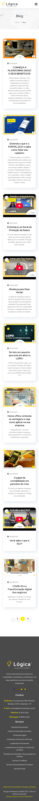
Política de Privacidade (11, 787)
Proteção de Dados (28, 787)
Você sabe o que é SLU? (19, 542)
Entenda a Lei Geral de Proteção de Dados (19, 229)
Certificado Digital (19, 735)
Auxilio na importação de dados (19, 731)
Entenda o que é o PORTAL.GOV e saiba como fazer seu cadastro (19, 148)
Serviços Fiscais (19, 769)
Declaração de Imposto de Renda (19, 739)
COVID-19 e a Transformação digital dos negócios (19, 589)
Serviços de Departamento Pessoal (19, 765)
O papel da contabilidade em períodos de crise (19, 481)
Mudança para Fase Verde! (19, 291)
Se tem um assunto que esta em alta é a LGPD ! (19, 355)
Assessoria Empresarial (19, 727)
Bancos (11, 120)
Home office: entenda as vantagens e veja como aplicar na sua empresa (19, 421)
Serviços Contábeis (19, 760)
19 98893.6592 (24, 717)
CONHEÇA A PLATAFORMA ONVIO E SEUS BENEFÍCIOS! (19, 70)
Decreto (11, 200)
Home (17, 22)
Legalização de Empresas (19, 743)
